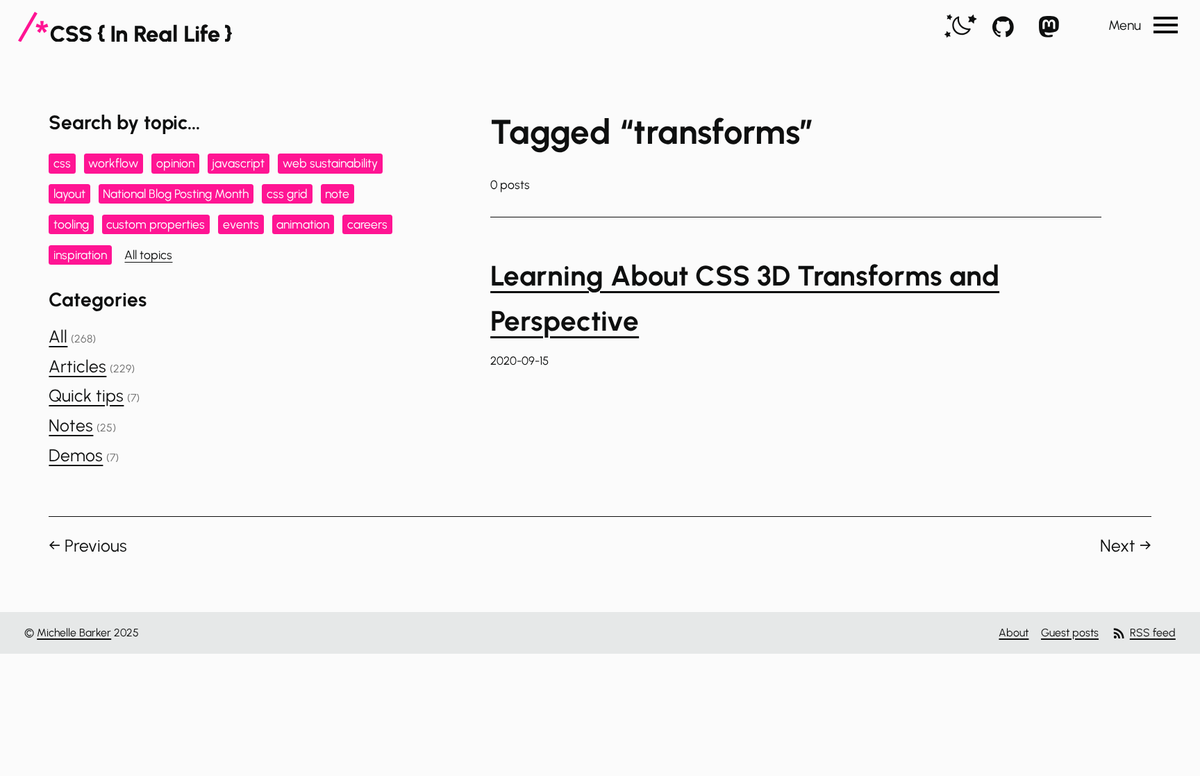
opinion (175, 163)
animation (302, 224)
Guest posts (1070, 632)
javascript (238, 163)
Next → (1125, 546)
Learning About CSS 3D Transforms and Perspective (744, 298)
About (1013, 632)
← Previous (88, 546)
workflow (113, 163)
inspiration (80, 254)
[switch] (961, 26)
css (62, 163)
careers (367, 224)
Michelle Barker (74, 632)
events (241, 224)
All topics (148, 254)
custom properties (155, 224)
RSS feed (1153, 632)
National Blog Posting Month (176, 193)
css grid (287, 193)
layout (69, 193)
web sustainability (330, 163)
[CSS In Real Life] (125, 27)
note (337, 193)
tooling (71, 224)
